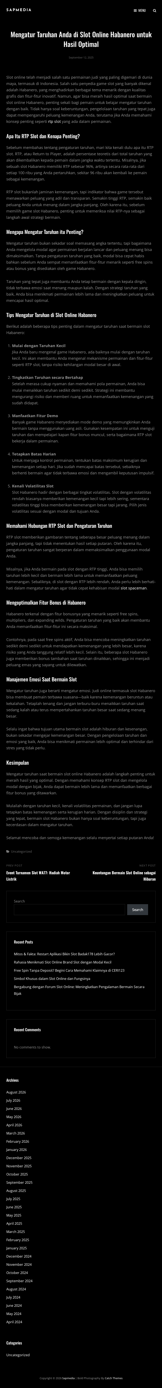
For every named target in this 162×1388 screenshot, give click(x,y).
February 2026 (17, 1141)
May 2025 (13, 1215)
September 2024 (19, 1281)
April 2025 (14, 1223)
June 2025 (14, 1207)
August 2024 (16, 1289)
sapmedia (19, 10)
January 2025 (16, 1248)
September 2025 (19, 1182)
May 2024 (13, 1313)
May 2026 (13, 1117)
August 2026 (16, 1092)
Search (19, 901)
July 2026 (13, 1100)
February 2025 (17, 1240)
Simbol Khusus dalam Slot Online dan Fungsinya (52, 978)
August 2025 (16, 1190)
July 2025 (13, 1199)
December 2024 (18, 1256)
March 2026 (15, 1133)
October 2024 (17, 1272)
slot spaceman (134, 587)
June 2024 (14, 1305)
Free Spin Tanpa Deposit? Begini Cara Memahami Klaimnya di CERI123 (69, 970)
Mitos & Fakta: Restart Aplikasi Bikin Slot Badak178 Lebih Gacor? (64, 954)
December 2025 (18, 1158)
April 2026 (14, 1125)
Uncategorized (21, 851)
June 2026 (14, 1108)
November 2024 (19, 1264)
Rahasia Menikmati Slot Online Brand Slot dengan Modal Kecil (62, 962)
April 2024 (14, 1322)
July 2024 (13, 1297)
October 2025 (17, 1174)
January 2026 (16, 1149)
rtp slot (54, 121)
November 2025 (19, 1166)
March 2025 (15, 1231)
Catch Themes (114, 1378)
